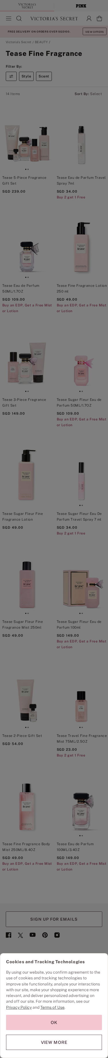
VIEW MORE (54, 1042)
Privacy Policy (19, 1007)
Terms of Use (52, 1007)
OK (54, 1022)
